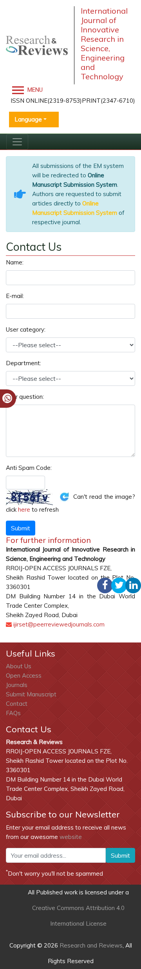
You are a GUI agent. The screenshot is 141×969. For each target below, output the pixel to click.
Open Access (24, 675)
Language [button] (28, 119)
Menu (34, 89)
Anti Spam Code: (29, 467)
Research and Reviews (90, 945)
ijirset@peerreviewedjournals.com (59, 624)
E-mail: (15, 296)
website (71, 837)
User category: (25, 329)
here (24, 509)
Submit (120, 855)
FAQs (13, 713)
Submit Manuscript (31, 694)
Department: (23, 363)
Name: (15, 262)
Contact (16, 703)
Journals (16, 685)
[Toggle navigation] (17, 142)
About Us (18, 666)
